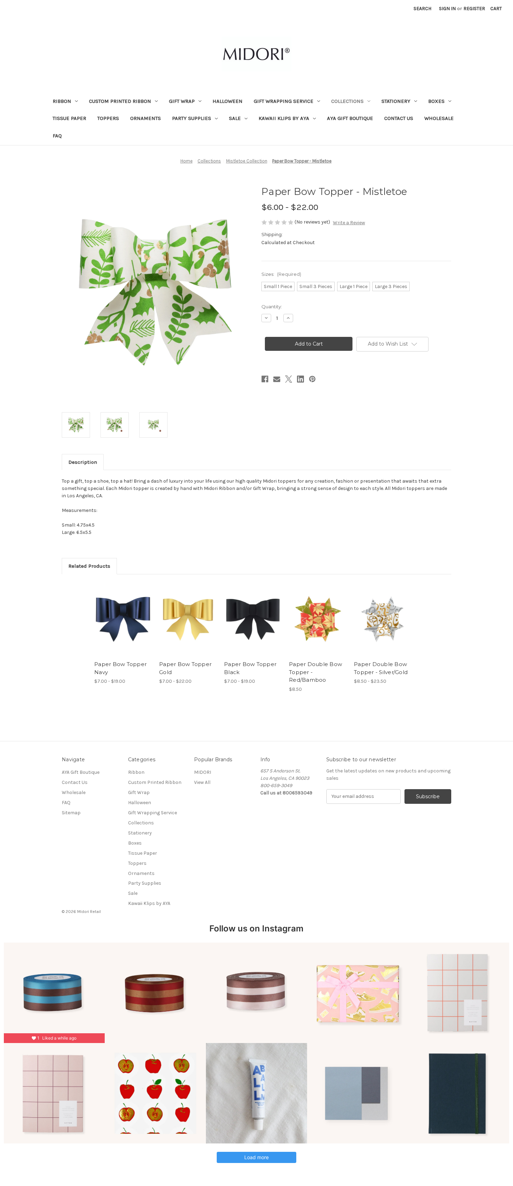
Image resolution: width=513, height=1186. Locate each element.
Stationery (395, 101)
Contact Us (398, 118)
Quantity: (271, 306)
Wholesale (439, 118)
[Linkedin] (300, 379)
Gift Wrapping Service (283, 101)
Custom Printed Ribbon (120, 101)
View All (202, 782)
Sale (235, 118)
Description (82, 462)
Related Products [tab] (89, 566)
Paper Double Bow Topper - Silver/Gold (381, 668)
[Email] (276, 379)
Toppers (108, 118)
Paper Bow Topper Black (250, 668)
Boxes (436, 101)
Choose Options (123, 625)
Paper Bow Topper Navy (120, 668)
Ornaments (145, 118)
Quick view (117, 613)
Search (422, 9)
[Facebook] (264, 379)
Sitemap (71, 813)
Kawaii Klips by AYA (284, 118)
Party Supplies (191, 118)
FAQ (57, 136)
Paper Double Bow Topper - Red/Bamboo (315, 672)
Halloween (228, 101)
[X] (288, 379)
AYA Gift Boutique (350, 118)
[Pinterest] (312, 379)
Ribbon (62, 101)
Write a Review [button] (349, 223)
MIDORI (202, 772)
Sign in (447, 9)
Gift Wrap (182, 101)
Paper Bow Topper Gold (185, 668)
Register (474, 9)
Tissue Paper (69, 118)
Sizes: (281, 274)
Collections (347, 101)
